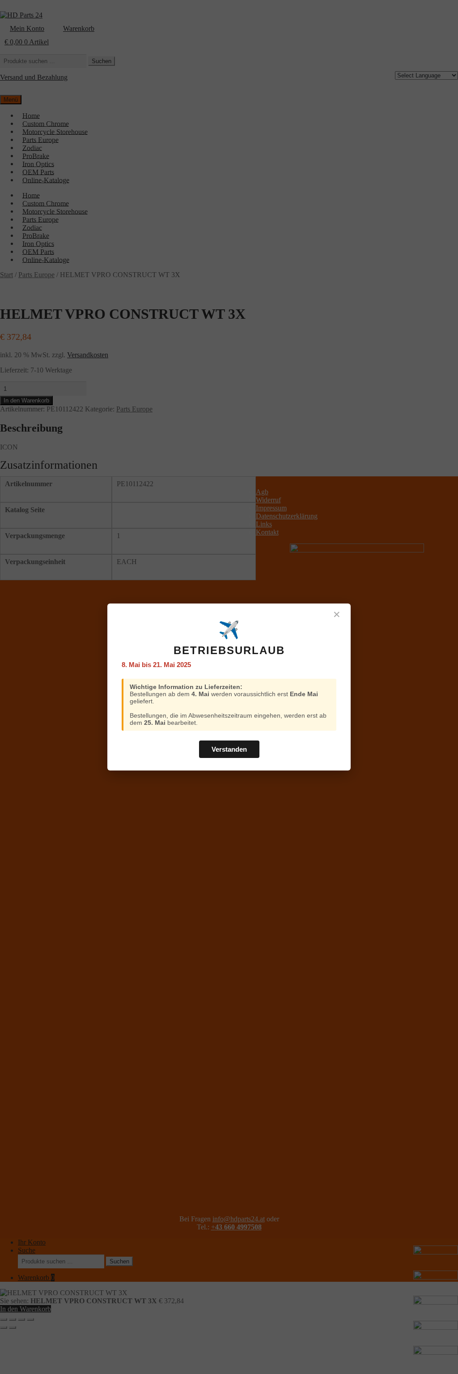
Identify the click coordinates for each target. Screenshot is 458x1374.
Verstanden (229, 749)
